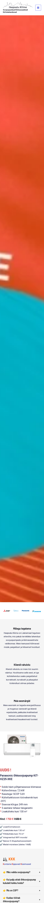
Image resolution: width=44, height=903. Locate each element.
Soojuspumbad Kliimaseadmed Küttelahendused (15, 11)
